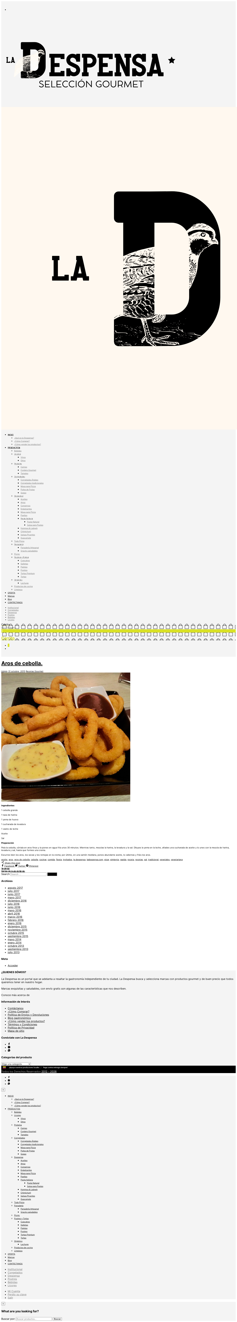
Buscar (57, 1319)
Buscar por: (8, 1318)
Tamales (24, 473)
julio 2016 (14, 903)
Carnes (24, 467)
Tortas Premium (28, 573)
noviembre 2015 (17, 929)
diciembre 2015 (17, 926)
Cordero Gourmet (28, 470)
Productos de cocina (23, 586)
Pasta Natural (33, 522)
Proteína (18, 463)
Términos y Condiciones (22, 1024)
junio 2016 (14, 907)
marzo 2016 (15, 916)
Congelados (19, 476)
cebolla (34, 859)
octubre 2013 (16, 945)
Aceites (24, 499)
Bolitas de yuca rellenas (13, 871)
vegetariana (177, 859)
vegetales (165, 859)
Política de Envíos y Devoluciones (28, 1014)
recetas (139, 859)
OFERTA (11, 593)
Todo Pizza (19, 541)
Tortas (23, 576)
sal (145, 859)
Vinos (23, 457)
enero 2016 (14, 923)
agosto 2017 (15, 887)
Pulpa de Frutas (28, 489)
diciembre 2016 (17, 900)
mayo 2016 (14, 910)
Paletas (24, 567)
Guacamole (26, 538)
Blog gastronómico (19, 1018)
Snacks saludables (29, 551)
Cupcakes (25, 560)
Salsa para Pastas (35, 525)
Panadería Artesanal (30, 547)
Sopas (23, 493)
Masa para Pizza (28, 486)
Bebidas (17, 451)
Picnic (17, 554)
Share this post (12, 863)
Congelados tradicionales (32, 483)
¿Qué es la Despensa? (24, 438)
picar (106, 859)
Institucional (13, 607)
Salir (10, 1297)
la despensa (79, 859)
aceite (4, 859)
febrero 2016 (16, 920)
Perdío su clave (17, 1294)
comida (51, 859)
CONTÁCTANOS (15, 602)
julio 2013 (14, 952)
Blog (10, 599)
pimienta (114, 859)
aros (11, 859)
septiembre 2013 (18, 949)
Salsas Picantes (28, 534)
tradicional (153, 859)
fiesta (59, 859)
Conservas (25, 505)
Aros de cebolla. (22, 663)
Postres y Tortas (21, 557)
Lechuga (25, 583)
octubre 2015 (16, 933)
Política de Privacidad (21, 1027)
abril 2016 (14, 913)
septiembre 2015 (18, 936)
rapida (123, 859)
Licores (17, 454)
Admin (4, 671)
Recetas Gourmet (34, 671)
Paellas (24, 515)
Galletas (24, 564)
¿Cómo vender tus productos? (27, 444)
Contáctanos (15, 1008)
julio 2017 (13, 891)
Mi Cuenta (14, 1291)
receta (131, 859)
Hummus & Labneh (29, 528)
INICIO (11, 434)
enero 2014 (14, 942)
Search (5, 874)
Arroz (23, 502)
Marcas (11, 596)
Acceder (13, 965)
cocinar (42, 859)
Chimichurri (26, 531)
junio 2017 (14, 894)
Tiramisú (5, 868)
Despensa (18, 496)
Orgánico (18, 580)
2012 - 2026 (48, 1071)
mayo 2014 (14, 939)
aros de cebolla (22, 859)
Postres (24, 570)
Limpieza (18, 589)
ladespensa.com (95, 859)
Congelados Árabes (29, 480)
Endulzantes (26, 509)
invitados (67, 859)
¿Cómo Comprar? (22, 441)
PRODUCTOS (14, 447)
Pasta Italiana (27, 518)
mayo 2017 (14, 897)
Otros (23, 460)
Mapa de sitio (16, 1030)
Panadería (18, 544)
